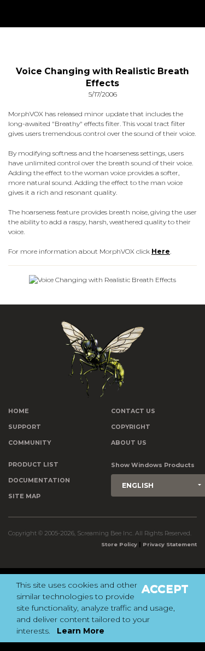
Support (24, 427)
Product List (33, 464)
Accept (165, 588)
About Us (129, 442)
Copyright (130, 427)
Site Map (24, 496)
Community (29, 442)
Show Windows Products (153, 465)
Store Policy (119, 544)
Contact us (133, 411)
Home (18, 411)
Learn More (80, 631)
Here (160, 251)
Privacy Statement (170, 544)
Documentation (39, 480)
